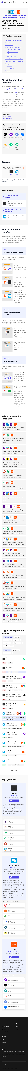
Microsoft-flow (23, 138)
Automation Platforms (14, 951)
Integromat (11, 137)
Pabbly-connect (17, 148)
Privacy (16, 1026)
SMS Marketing (7, 118)
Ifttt (5, 137)
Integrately (5, 148)
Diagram (7, 42)
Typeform (9, 66)
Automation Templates (7, 1031)
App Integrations (5, 1029)
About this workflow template (13, 40)
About (3, 1039)
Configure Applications (13, 49)
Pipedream (11, 148)
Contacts (4, 1042)
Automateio (17, 137)
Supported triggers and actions (14, 61)
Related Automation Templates (14, 59)
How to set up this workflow (13, 47)
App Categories (5, 1026)
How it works (9, 45)
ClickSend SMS (11, 68)
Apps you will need (10, 64)
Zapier (8, 71)
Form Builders (7, 116)
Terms (16, 1029)
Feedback (4, 1045)
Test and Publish (11, 56)
